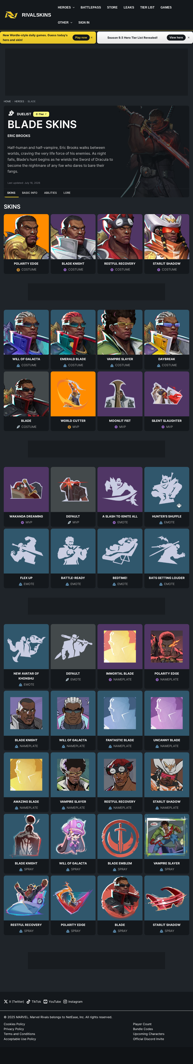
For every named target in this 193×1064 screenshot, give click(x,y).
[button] (73, 7)
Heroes (64, 7)
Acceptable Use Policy (20, 1039)
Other (63, 22)
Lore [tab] (67, 192)
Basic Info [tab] (29, 192)
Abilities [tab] (50, 192)
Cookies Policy (14, 1024)
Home (7, 101)
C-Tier (40, 114)
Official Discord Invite (148, 1039)
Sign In (84, 22)
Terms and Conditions (19, 1034)
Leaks (129, 7)
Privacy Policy (14, 1029)
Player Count (142, 1024)
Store (112, 7)
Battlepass (91, 7)
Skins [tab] (11, 192)
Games (166, 7)
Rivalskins (36, 15)
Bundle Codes (143, 1029)
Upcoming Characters (148, 1034)
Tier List (147, 7)
